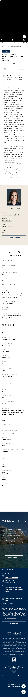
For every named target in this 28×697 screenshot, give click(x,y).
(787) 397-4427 (7, 221)
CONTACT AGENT (14, 237)
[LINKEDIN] (14, 667)
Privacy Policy (11, 618)
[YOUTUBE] (14, 671)
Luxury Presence (19, 676)
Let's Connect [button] (14, 557)
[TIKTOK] (18, 667)
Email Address (7, 603)
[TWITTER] (22, 667)
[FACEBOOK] (5, 667)
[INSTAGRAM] (9, 667)
